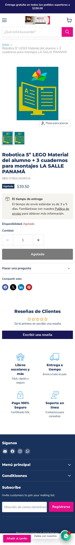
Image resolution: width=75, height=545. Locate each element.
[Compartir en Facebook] (5, 287)
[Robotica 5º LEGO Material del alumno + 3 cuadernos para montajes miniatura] (7, 138)
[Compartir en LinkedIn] (21, 287)
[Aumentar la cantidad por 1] (38, 240)
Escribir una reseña (37, 335)
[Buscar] (67, 32)
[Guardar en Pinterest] (29, 287)
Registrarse (61, 507)
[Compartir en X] (13, 287)
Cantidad (8, 230)
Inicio (5, 45)
